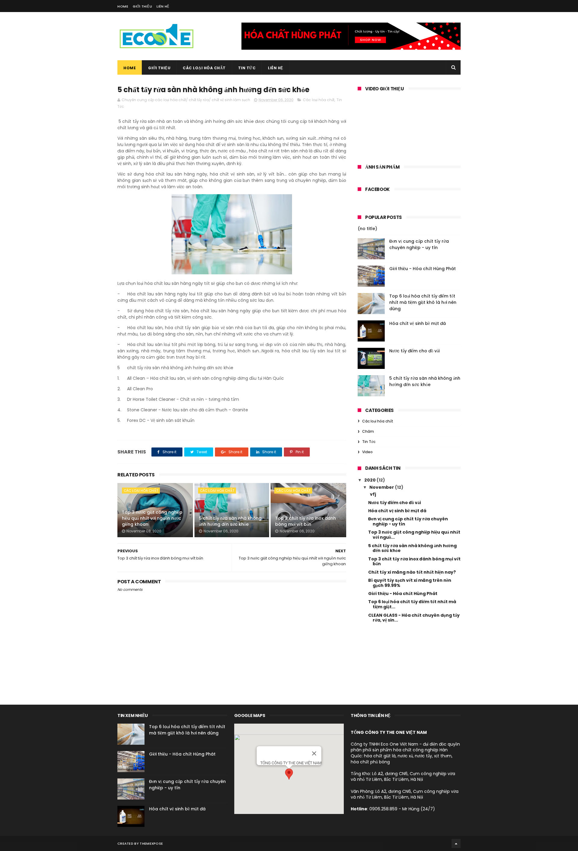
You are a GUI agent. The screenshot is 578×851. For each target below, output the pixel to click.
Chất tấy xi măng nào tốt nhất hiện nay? (412, 572)
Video (367, 451)
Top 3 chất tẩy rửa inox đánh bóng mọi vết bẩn (305, 521)
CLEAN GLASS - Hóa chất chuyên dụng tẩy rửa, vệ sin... (414, 617)
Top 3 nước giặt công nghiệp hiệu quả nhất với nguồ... (414, 534)
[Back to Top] (456, 843)
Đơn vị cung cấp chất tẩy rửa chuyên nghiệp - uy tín (419, 244)
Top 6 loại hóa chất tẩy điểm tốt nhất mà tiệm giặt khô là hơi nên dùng (422, 302)
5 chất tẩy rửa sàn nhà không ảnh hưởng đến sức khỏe (230, 521)
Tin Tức (247, 67)
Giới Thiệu (142, 6)
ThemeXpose (151, 843)
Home (122, 6)
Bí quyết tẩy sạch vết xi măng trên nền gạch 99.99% (409, 582)
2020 (370, 480)
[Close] (314, 753)
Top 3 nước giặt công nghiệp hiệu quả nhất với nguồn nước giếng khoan (152, 518)
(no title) (367, 229)
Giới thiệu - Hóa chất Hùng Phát (422, 269)
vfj (372, 494)
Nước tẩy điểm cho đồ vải (414, 351)
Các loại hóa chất (204, 67)
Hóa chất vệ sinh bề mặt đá (417, 323)
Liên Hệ (163, 6)
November (382, 487)
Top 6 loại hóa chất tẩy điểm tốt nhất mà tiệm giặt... (412, 604)
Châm (368, 431)
